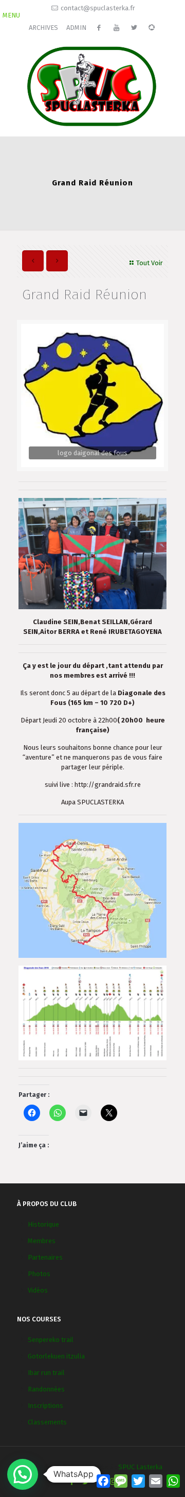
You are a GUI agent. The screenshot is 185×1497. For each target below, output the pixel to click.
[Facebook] (71, 1481)
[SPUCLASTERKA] (92, 85)
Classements (47, 1422)
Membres (41, 1241)
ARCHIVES (43, 27)
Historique (43, 1224)
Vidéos (38, 1290)
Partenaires (45, 1257)
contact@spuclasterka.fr (98, 8)
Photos (39, 1274)
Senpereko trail (50, 1340)
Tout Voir (149, 263)
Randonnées (46, 1389)
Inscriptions (45, 1405)
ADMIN (76, 27)
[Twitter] (85, 1481)
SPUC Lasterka (140, 1467)
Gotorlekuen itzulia (56, 1356)
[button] (22, 1474)
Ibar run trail (46, 1372)
